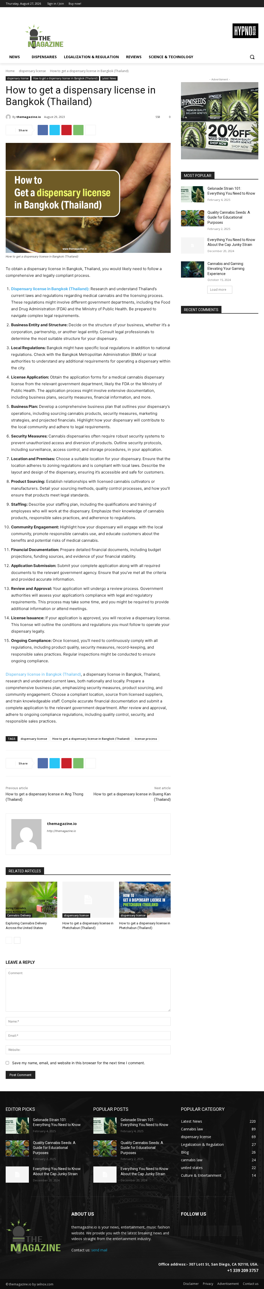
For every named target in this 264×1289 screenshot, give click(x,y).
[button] (252, 57)
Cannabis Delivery (19, 915)
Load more (218, 289)
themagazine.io (28, 117)
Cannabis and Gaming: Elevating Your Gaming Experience (226, 269)
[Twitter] (241, 4)
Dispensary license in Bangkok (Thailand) (43, 674)
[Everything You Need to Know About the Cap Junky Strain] (192, 245)
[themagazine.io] (9, 116)
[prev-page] (9, 940)
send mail (99, 1250)
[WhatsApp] (78, 130)
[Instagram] (234, 4)
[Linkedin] (211, 1231)
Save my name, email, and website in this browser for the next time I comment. (78, 1063)
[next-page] (17, 940)
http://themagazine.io (61, 831)
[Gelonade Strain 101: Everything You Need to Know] (192, 194)
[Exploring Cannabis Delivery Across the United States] (31, 900)
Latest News (109, 78)
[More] (90, 130)
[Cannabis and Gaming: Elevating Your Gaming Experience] (192, 269)
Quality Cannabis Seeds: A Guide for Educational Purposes (229, 217)
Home (10, 71)
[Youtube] (255, 4)
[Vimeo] (248, 4)
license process (146, 739)
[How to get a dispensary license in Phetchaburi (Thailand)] (88, 900)
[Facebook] (227, 4)
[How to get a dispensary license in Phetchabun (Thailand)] (145, 900)
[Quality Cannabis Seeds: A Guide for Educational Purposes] (192, 218)
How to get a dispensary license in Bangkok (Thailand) (65, 78)
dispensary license (32, 71)
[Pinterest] (66, 130)
